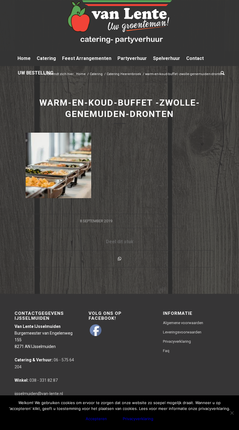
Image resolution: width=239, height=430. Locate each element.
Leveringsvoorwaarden (182, 332)
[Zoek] (221, 73)
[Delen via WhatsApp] (119, 258)
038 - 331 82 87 (36, 380)
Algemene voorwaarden (183, 323)
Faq (166, 351)
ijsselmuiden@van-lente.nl (39, 393)
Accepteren (96, 418)
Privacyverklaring (177, 341)
